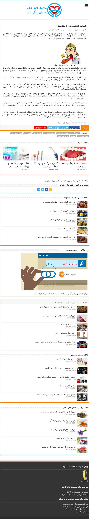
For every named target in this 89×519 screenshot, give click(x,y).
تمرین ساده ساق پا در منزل (65, 333)
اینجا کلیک (42, 293)
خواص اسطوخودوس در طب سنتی (62, 429)
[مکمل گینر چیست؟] (82, 327)
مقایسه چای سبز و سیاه (66, 438)
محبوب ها (83, 302)
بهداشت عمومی (66, 30)
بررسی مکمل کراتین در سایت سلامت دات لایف (56, 376)
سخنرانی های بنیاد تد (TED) (77, 492)
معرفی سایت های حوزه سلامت (75, 504)
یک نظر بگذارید (52, 30)
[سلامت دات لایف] (44, 9)
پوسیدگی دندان (37, 133)
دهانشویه (73, 136)
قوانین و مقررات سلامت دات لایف (74, 506)
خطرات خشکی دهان (17, 133)
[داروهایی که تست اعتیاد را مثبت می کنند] (82, 318)
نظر (68, 302)
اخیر (74, 302)
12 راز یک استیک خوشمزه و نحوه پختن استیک (58, 306)
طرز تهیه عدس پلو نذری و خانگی (63, 219)
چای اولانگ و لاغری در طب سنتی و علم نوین (58, 411)
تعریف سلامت (82, 511)
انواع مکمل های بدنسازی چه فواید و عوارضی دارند (55, 341)
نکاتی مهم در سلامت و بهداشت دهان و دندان (18, 165)
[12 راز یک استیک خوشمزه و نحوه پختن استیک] (82, 309)
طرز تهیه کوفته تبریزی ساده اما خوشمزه (59, 202)
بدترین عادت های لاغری (66, 359)
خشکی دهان (28, 133)
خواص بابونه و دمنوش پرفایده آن (63, 420)
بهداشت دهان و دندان (77, 30)
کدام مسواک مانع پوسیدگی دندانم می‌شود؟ (45, 165)
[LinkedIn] (42, 189)
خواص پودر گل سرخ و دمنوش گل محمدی (59, 447)
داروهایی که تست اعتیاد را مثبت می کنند (59, 315)
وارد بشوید (49, 180)
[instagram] (38, 189)
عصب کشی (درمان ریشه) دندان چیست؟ (74, 165)
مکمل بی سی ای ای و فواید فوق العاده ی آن (58, 368)
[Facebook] (46, 189)
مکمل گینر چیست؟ (68, 324)
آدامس (77, 133)
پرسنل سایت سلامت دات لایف (76, 509)
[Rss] (50, 189)
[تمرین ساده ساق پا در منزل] (82, 335)
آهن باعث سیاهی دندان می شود (65, 133)
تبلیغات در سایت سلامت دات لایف (74, 494)
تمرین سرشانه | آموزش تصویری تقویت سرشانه (56, 394)
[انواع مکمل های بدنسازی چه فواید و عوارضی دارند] (82, 344)
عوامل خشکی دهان (63, 136)
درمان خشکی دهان (83, 136)
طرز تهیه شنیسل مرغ (67, 228)
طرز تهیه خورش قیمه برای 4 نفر (63, 210)
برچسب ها (59, 302)
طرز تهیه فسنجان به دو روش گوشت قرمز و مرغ (56, 237)
